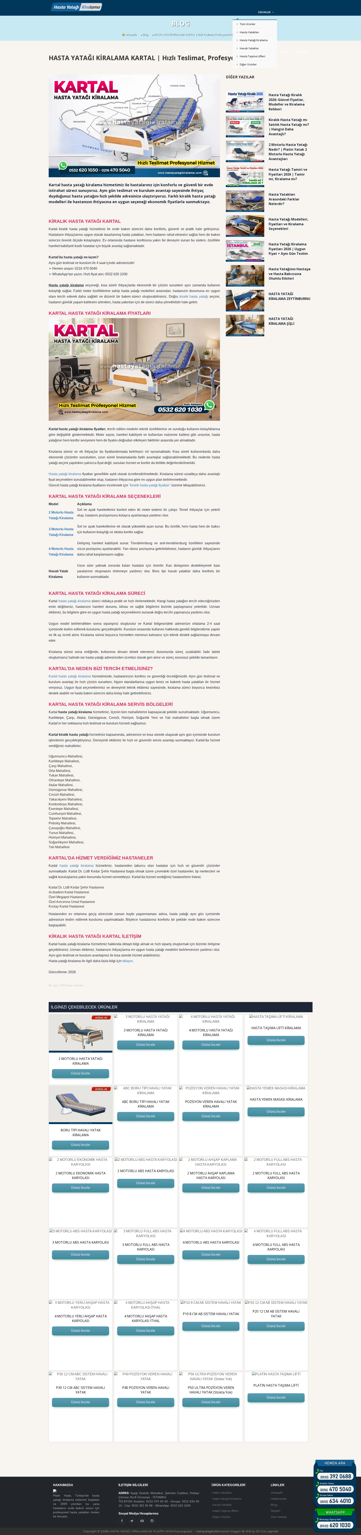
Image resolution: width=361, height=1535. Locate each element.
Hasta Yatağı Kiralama (254, 40)
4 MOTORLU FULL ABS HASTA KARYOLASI (276, 1247)
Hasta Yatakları (249, 32)
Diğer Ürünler (248, 64)
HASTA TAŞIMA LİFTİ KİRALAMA (276, 1028)
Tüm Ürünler (247, 24)
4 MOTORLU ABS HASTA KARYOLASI (211, 1242)
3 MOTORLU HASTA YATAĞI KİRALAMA (146, 1032)
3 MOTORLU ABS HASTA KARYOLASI (80, 1242)
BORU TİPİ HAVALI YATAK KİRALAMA (81, 1132)
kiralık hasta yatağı (193, 296)
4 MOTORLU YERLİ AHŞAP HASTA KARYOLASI (81, 1318)
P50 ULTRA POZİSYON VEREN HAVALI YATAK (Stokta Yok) (211, 1390)
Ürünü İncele (80, 1073)
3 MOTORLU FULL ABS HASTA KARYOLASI (145, 1247)
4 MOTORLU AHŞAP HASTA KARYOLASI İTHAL (145, 1318)
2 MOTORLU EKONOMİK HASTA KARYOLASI (81, 1175)
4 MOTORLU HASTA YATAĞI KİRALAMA (211, 1032)
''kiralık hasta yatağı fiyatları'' (149, 485)
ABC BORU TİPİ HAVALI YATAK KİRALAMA (145, 1104)
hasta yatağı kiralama (74, 601)
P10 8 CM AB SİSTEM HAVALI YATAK (211, 1314)
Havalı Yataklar (249, 48)
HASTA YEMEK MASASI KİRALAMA (276, 1099)
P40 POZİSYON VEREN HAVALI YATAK (145, 1390)
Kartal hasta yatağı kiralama (70, 676)
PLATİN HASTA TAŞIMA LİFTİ (276, 1385)
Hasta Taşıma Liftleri (252, 56)
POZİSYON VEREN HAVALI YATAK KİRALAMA (211, 1104)
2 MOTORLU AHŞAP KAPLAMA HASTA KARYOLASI (211, 1175)
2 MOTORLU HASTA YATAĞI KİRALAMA (80, 1061)
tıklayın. (128, 961)
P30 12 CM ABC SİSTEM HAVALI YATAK (80, 1390)
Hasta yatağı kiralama (65, 474)
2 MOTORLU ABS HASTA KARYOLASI (145, 1171)
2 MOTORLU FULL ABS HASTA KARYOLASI (276, 1175)
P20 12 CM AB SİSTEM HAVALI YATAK (276, 1313)
